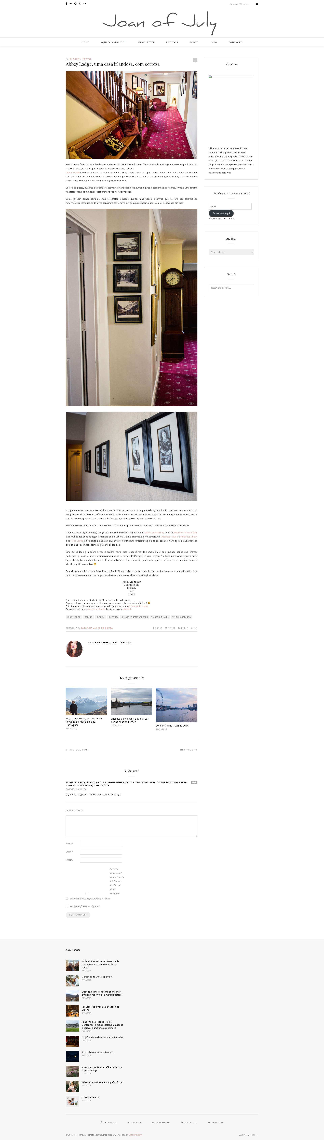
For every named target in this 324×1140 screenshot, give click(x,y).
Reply (194, 782)
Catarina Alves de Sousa (97, 628)
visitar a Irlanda (181, 617)
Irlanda (74, 59)
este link (127, 609)
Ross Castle (77, 540)
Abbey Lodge (72, 172)
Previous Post (78, 749)
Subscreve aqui (221, 213)
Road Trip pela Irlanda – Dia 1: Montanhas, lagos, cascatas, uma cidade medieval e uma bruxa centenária (102, 1024)
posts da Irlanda (97, 609)
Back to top (247, 1134)
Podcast (172, 42)
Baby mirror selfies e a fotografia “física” (102, 1082)
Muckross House (169, 536)
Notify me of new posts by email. (85, 906)
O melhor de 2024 (91, 1097)
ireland (88, 617)
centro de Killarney (154, 532)
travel (87, 59)
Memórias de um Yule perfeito (97, 976)
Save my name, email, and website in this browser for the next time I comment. (117, 881)
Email (69, 851)
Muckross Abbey (188, 536)
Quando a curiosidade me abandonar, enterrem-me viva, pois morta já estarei (102, 993)
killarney (113, 617)
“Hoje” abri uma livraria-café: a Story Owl (102, 1037)
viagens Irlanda (160, 617)
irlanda (100, 617)
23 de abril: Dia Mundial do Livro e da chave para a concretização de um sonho (100, 964)
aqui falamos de (112, 42)
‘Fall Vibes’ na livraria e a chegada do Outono (100, 1008)
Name (69, 843)
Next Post (188, 749)
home (85, 42)
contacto (235, 42)
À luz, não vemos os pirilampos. (98, 1052)
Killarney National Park (185, 532)
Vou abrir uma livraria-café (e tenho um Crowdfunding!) (102, 1069)
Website (69, 859)
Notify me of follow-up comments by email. (90, 898)
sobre (194, 42)
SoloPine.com (135, 1134)
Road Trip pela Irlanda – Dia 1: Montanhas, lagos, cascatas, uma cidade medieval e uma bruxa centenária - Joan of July (126, 784)
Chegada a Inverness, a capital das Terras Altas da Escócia (130, 720)
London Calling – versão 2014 (172, 725)
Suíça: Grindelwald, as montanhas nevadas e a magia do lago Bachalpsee (84, 721)
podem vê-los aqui (137, 606)
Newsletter (146, 42)
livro (213, 42)
